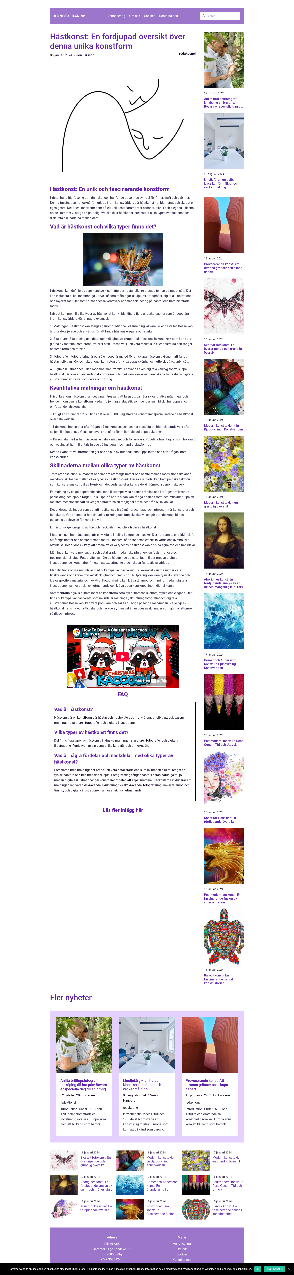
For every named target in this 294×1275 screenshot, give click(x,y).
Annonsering (116, 16)
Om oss (134, 16)
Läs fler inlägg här (123, 810)
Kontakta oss (168, 16)
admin (92, 1095)
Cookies (149, 16)
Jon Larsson (85, 55)
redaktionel (187, 53)
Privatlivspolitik (274, 1269)
